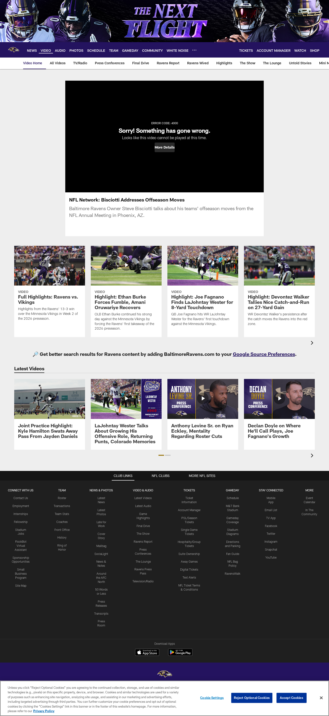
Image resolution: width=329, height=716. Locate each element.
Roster (62, 498)
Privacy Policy (43, 711)
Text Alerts (189, 577)
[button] (165, 147)
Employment (21, 506)
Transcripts (101, 613)
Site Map (20, 585)
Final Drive (143, 525)
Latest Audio (143, 506)
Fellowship (21, 521)
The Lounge (143, 561)
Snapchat (271, 549)
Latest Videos (143, 498)
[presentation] (313, 343)
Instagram (270, 541)
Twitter (271, 533)
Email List (271, 510)
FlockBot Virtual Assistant (21, 545)
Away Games (189, 561)
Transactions (62, 506)
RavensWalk (232, 573)
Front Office (62, 529)
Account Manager (189, 510)
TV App (271, 518)
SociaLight (101, 553)
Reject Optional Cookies (252, 698)
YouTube (270, 557)
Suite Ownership (189, 553)
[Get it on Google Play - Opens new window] (180, 655)
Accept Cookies (291, 698)
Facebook (271, 525)
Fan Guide (232, 553)
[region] (164, 698)
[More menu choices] (194, 50)
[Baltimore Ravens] (164, 674)
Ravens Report (143, 541)
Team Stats (62, 513)
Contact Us (20, 498)
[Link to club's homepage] (13, 50)
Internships (20, 513)
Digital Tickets (189, 569)
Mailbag (101, 545)
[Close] (321, 698)
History (61, 537)
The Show (143, 533)
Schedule (233, 498)
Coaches (62, 521)
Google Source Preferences (264, 354)
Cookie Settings (212, 698)
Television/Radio (143, 581)
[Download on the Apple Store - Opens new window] (147, 653)
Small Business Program (21, 573)
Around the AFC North (101, 577)
